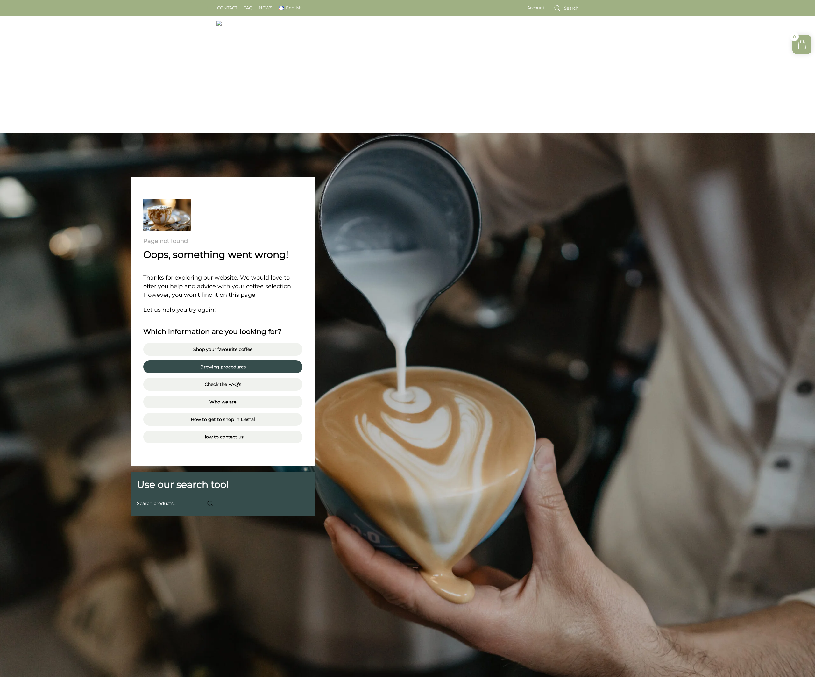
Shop (532, 40)
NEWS (265, 7)
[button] (290, 8)
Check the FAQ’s (223, 384)
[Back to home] (266, 41)
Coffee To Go (566, 40)
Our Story (463, 40)
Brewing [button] (497, 40)
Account (535, 7)
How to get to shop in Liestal (223, 419)
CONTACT (227, 7)
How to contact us (223, 437)
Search (210, 503)
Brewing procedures (223, 367)
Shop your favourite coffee (222, 349)
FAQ (248, 7)
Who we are (222, 402)
